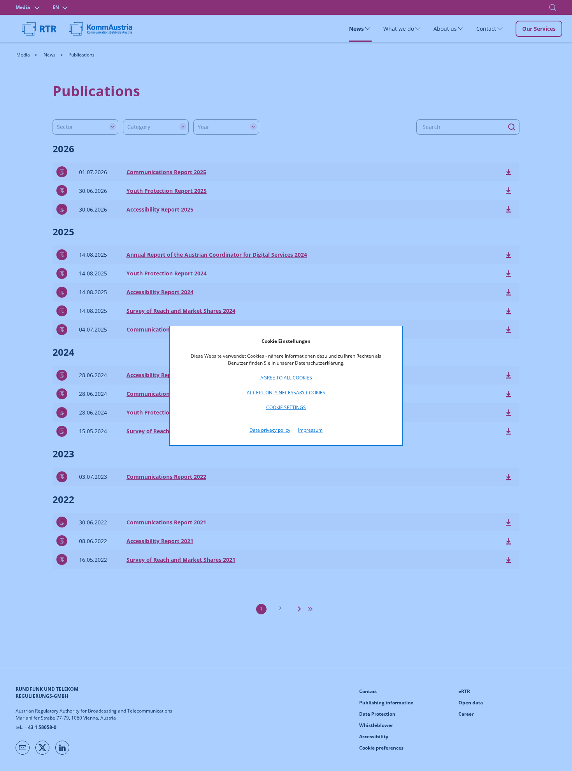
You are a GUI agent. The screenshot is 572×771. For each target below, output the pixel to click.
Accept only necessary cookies (286, 392)
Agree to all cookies (286, 377)
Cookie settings (286, 407)
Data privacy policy (269, 430)
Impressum (310, 430)
